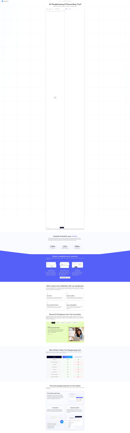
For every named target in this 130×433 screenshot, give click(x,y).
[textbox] (55, 118)
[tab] (64, 1)
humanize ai (77, 317)
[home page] (5, 1)
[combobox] (57, 9)
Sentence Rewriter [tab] (69, 1)
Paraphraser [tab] (60, 1)
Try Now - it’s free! (50, 334)
